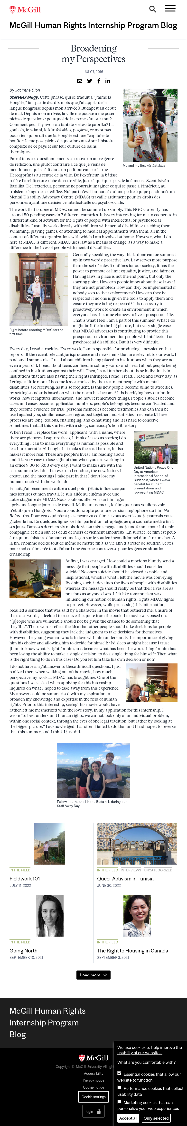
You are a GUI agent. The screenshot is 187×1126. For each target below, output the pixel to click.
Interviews (131, 870)
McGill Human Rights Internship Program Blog (93, 25)
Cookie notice (93, 1087)
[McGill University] (27, 10)
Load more (90, 975)
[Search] (153, 10)
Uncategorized (158, 870)
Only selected (156, 1118)
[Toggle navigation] (170, 8)
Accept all (128, 1118)
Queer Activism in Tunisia (125, 878)
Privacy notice (93, 1080)
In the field (19, 870)
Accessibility (93, 1073)
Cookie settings (94, 1097)
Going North (23, 950)
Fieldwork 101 (24, 878)
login (90, 1112)
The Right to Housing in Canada (132, 950)
